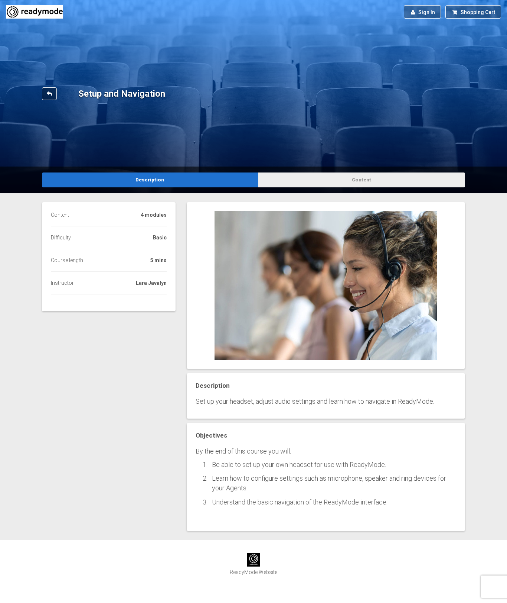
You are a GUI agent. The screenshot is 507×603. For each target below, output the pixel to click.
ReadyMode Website (253, 572)
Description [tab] (149, 180)
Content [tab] (361, 180)
